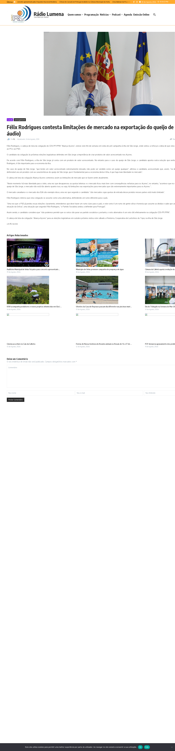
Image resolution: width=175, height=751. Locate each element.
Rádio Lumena (49, 14)
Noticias (104, 14)
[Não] (172, 747)
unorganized (20, 120)
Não (147, 747)
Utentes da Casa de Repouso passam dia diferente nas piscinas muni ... (104, 306)
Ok (140, 747)
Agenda (128, 14)
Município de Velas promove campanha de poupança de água (99, 269)
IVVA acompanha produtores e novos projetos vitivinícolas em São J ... (34, 306)
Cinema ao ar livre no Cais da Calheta (21, 344)
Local (10, 120)
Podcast (116, 14)
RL (14, 139)
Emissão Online (141, 14)
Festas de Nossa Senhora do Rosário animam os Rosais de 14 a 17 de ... (104, 344)
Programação (91, 14)
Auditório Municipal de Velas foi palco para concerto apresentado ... (33, 269)
